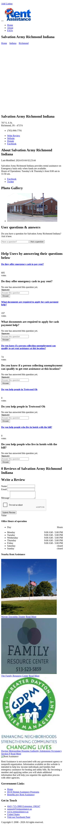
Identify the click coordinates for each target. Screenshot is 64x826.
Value (4, 515)
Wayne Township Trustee (13, 616)
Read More (31, 616)
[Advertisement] (32, 79)
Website (11, 138)
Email (4, 489)
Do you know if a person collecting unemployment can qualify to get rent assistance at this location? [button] (28, 347)
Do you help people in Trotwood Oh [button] (19, 389)
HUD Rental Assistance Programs (23, 792)
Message (5, 498)
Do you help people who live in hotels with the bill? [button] (26, 427)
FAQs (10, 30)
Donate (10, 141)
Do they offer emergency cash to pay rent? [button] (22, 264)
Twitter (10, 181)
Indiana (12, 43)
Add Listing (7, 3)
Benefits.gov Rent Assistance (21, 794)
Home (10, 25)
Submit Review (8, 512)
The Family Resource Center (14, 676)
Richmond (24, 43)
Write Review (13, 135)
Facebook (11, 143)
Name (4, 486)
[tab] (32, 264)
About (10, 28)
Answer (5, 296)
